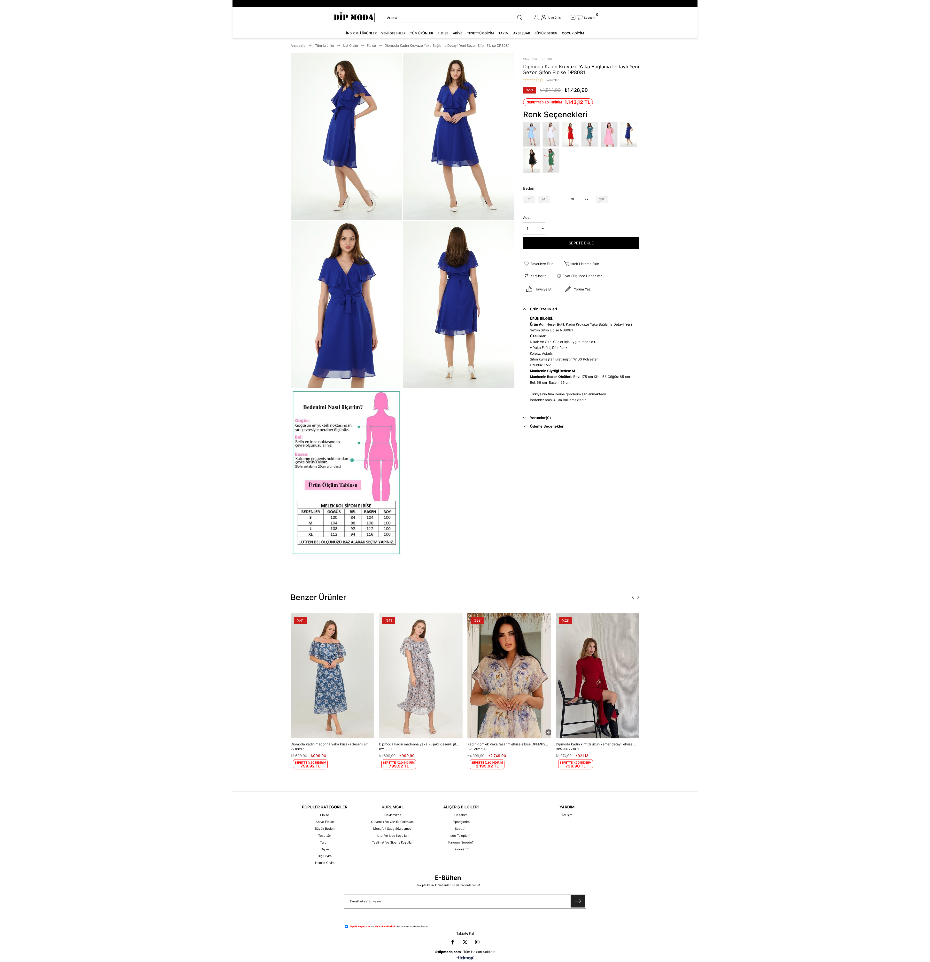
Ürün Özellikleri (543, 309)
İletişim (567, 815)
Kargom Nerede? (461, 842)
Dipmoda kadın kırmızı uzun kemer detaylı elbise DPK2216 (596, 744)
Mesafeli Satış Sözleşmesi (392, 828)
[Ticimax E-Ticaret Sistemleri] (465, 958)
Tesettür (324, 835)
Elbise (324, 815)
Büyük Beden (325, 828)
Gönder (578, 901)
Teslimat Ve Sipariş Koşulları (392, 842)
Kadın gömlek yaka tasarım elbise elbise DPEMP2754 (508, 744)
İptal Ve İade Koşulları (393, 835)
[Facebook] (452, 942)
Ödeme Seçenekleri (547, 426)
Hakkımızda (392, 815)
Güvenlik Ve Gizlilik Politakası (392, 822)
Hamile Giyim (324, 863)
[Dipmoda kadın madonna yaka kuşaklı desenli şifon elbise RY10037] (332, 675)
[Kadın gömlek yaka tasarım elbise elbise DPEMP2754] (509, 675)
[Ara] (520, 18)
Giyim (325, 849)
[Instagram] (477, 942)
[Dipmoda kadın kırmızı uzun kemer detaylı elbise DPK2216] (597, 675)
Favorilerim (461, 849)
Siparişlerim (461, 822)
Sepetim (461, 828)
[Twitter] (465, 942)
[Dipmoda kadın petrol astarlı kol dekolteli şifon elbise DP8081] (591, 135)
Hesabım (460, 815)
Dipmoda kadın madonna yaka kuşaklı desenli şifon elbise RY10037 (331, 744)
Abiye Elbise (325, 822)
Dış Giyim (325, 856)
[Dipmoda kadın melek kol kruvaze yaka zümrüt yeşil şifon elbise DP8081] (552, 161)
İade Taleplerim (461, 835)
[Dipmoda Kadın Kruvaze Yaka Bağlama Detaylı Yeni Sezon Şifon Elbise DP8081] (552, 135)
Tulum (324, 842)
